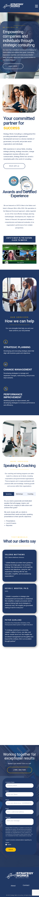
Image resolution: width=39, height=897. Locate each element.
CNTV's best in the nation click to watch (19, 239)
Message (8, 817)
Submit (10, 849)
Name (7, 791)
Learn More (13, 66)
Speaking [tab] (8, 494)
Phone (7, 800)
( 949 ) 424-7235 (19, 770)
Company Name (10, 782)
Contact (26, 885)
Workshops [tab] (19, 494)
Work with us (14, 166)
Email (7, 808)
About (13, 886)
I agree (9, 844)
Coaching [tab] (30, 494)
